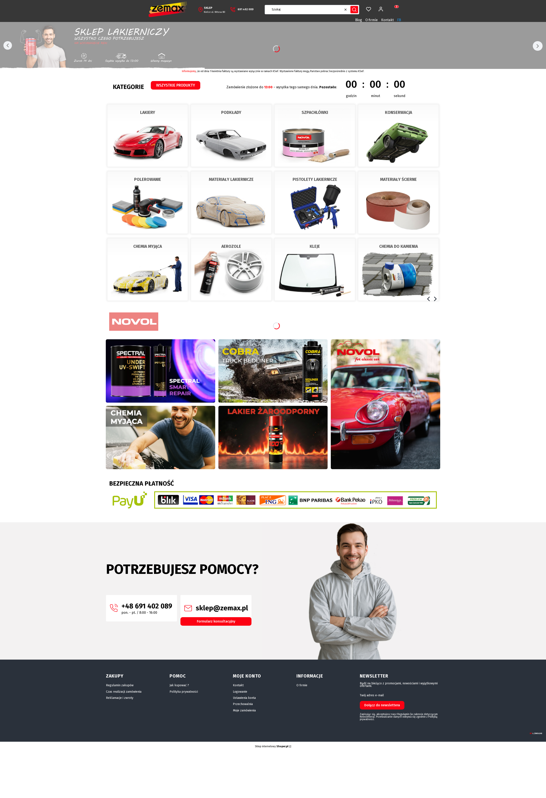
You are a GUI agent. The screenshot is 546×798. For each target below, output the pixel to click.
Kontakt (387, 20)
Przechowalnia (243, 704)
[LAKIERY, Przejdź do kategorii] (147, 135)
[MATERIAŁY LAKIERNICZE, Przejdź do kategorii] (231, 202)
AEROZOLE (231, 246)
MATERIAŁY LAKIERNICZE (231, 179)
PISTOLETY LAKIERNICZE (315, 179)
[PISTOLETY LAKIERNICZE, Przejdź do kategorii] (314, 202)
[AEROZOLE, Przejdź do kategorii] (231, 269)
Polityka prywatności (184, 692)
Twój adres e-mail (372, 695)
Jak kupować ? (179, 685)
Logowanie (240, 692)
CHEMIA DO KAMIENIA (398, 246)
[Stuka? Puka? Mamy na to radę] (273, 371)
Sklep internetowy (271, 746)
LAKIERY (147, 112)
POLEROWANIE (147, 179)
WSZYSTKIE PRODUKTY (175, 85)
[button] (354, 9)
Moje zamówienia (244, 710)
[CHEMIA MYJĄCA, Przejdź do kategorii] (147, 269)
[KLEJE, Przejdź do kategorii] (314, 269)
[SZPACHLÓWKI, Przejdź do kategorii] (314, 135)
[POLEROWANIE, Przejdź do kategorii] (147, 202)
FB (399, 20)
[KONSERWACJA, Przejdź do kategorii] (398, 135)
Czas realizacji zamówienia (123, 692)
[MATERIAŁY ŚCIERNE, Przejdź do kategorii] (398, 202)
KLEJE (315, 246)
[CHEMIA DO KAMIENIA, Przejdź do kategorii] (398, 269)
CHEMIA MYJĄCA (147, 246)
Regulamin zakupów (120, 685)
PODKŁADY (231, 112)
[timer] (320, 87)
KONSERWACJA (398, 112)
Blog (358, 20)
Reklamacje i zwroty (119, 698)
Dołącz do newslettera (382, 705)
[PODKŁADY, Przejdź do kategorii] (231, 135)
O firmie (371, 20)
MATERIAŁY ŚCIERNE (398, 179)
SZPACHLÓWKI (315, 112)
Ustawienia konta (244, 698)
